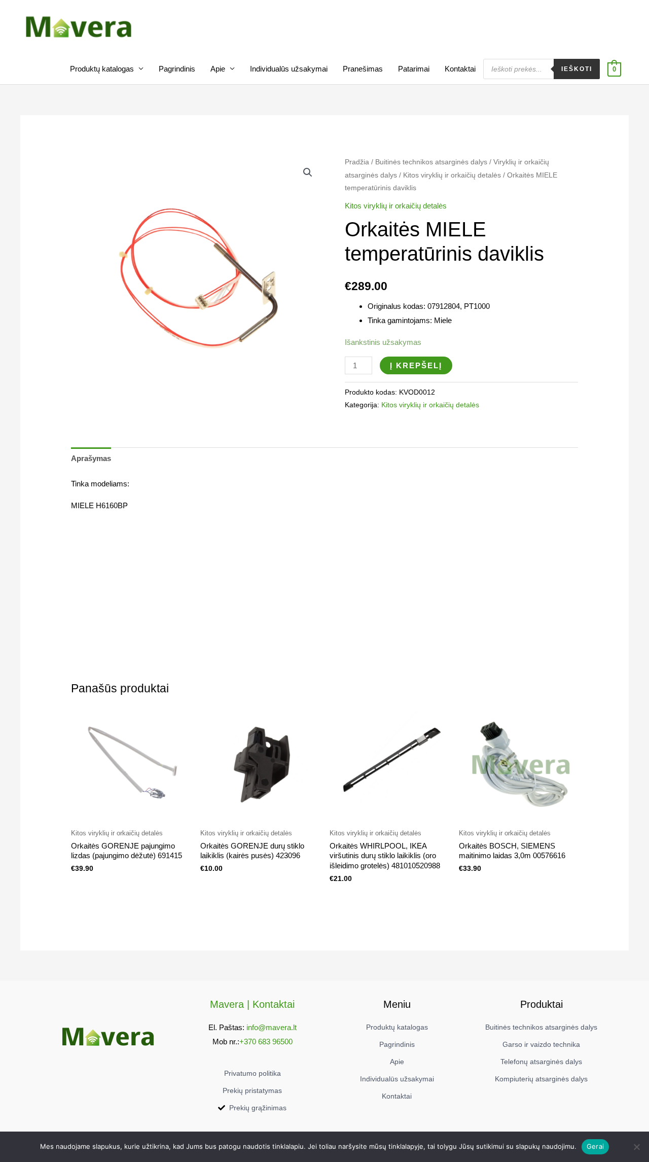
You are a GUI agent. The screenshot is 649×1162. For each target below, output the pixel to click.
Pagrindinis (177, 68)
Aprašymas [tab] (91, 458)
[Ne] (636, 1147)
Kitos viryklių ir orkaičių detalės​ (452, 175)
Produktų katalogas (102, 68)
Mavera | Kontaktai (252, 1004)
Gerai (595, 1146)
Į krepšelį (416, 365)
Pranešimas (363, 68)
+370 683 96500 (266, 1041)
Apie (217, 68)
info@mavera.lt (271, 1027)
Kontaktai (460, 68)
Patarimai (413, 68)
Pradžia (357, 162)
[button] (308, 172)
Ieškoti (576, 69)
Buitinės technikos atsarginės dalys (431, 162)
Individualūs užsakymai (289, 68)
